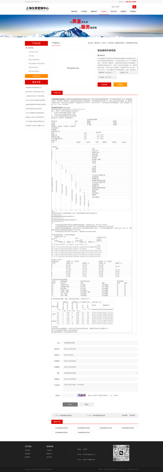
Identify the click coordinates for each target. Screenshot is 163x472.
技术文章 (114, 11)
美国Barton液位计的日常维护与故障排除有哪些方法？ (36, 117)
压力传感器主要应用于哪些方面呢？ (36, 121)
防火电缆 (31, 56)
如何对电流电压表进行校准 (34, 108)
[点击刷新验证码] (81, 395)
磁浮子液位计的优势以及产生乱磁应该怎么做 (36, 91)
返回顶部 (124, 415)
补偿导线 (30, 48)
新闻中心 (49, 453)
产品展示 (104, 11)
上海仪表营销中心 (35, 1)
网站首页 (74, 11)
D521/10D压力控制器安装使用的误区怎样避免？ (36, 100)
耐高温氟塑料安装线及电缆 (37, 63)
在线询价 (104, 84)
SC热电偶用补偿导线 (61, 428)
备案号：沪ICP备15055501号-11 (108, 469)
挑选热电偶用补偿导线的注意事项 (36, 104)
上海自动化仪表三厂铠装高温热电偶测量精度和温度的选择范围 (36, 96)
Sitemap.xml (122, 469)
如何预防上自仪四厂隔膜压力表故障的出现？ (36, 125)
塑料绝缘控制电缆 (34, 71)
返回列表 (132, 415)
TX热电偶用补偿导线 (65, 415)
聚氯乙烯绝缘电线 (34, 59)
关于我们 (84, 11)
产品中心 (103, 43)
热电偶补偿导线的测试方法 (34, 87)
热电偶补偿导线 (33, 52)
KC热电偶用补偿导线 (105, 428)
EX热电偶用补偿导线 (99, 415)
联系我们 (133, 11)
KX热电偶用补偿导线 (127, 428)
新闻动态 (94, 11)
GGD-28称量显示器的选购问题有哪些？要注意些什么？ (36, 113)
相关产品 (57, 422)
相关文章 (36, 82)
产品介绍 (57, 93)
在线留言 (123, 11)
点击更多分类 (36, 76)
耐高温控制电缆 (33, 67)
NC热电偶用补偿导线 (83, 428)
